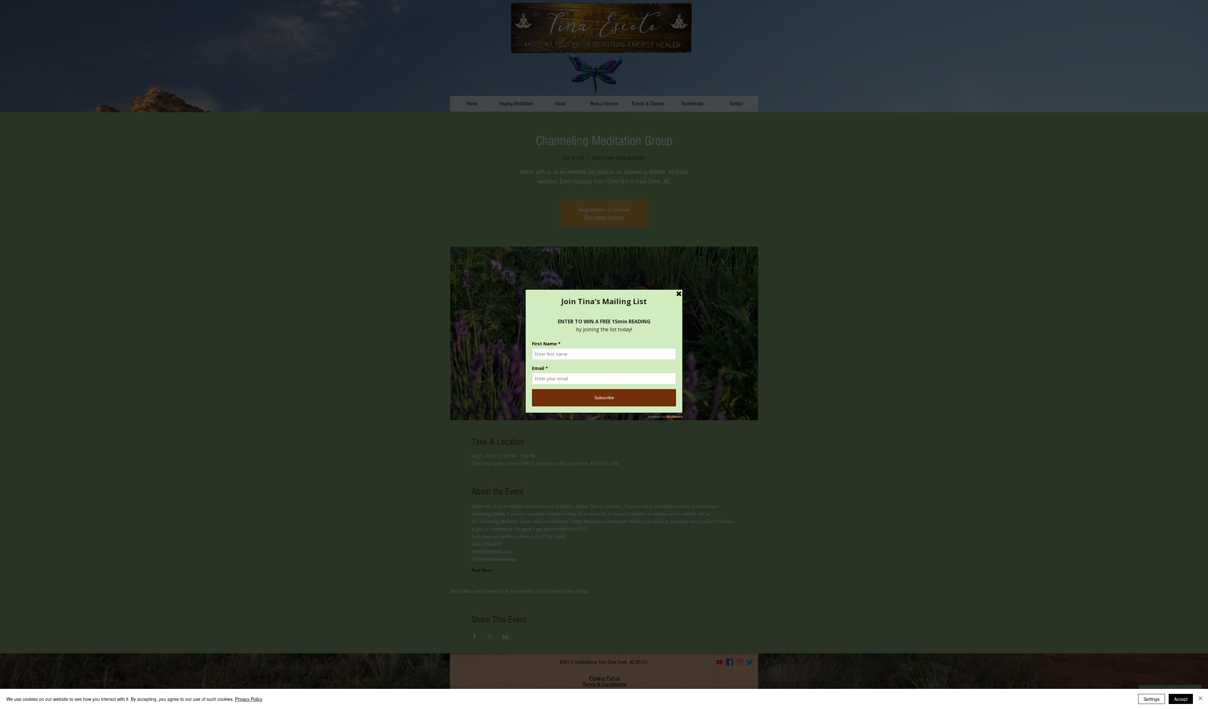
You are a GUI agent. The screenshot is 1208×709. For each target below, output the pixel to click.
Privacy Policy (248, 699)
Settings (1152, 699)
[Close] (1200, 699)
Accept (1181, 699)
